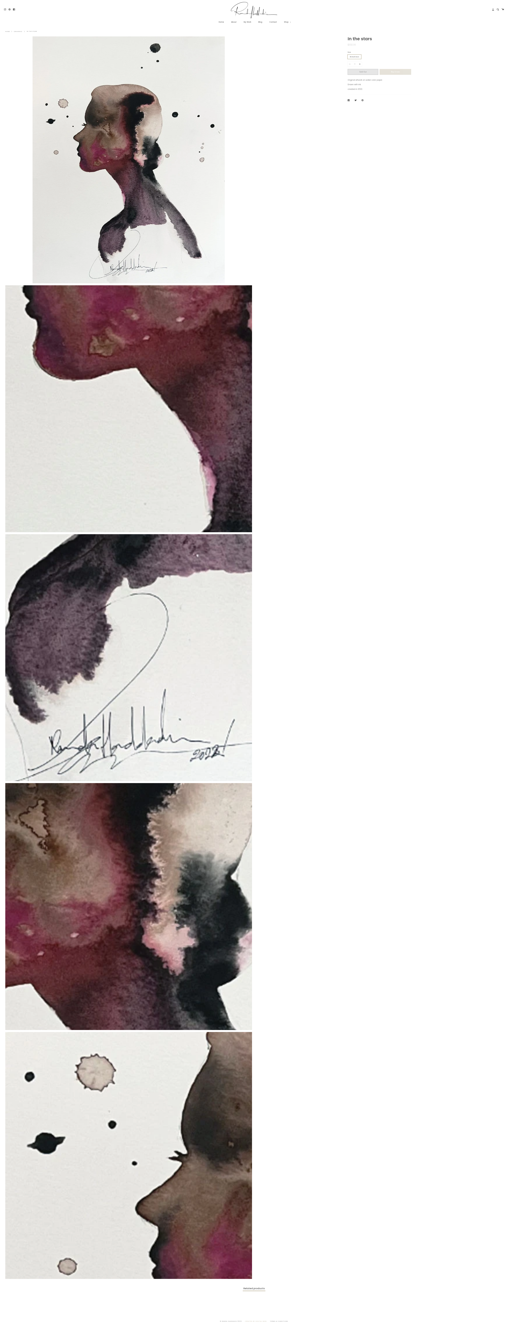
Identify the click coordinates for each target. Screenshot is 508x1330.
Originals (18, 31)
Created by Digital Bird (256, 1321)
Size (349, 52)
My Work (247, 22)
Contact (273, 22)
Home (221, 22)
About (234, 22)
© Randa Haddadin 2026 (231, 1321)
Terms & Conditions (279, 1321)
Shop (286, 22)
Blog (260, 22)
